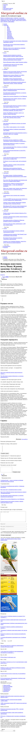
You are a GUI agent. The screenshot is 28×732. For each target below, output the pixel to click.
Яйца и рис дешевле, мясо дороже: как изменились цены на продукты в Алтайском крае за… (15, 189)
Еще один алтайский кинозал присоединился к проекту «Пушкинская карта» (14, 90)
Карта (4, 7)
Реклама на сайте (7, 9)
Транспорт (5, 210)
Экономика (9, 36)
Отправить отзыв (16, 472)
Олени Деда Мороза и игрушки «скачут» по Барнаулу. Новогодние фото (13, 113)
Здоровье (9, 31)
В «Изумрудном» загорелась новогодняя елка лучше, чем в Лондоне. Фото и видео (13, 117)
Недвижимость (6, 246)
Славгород (5, 25)
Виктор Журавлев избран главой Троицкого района (15, 62)
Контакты (5, 4)
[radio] (15, 446)
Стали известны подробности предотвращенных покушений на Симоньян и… (12, 652)
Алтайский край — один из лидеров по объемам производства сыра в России (12, 481)
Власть (8, 30)
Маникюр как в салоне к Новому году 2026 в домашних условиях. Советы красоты (13, 76)
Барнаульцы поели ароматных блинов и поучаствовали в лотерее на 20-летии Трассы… (14, 169)
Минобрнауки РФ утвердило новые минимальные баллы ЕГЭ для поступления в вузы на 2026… (15, 206)
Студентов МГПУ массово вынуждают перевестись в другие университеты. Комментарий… (15, 199)
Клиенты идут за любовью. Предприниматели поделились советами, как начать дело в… (14, 110)
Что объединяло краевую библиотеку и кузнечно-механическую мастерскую (14, 93)
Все (8, 26)
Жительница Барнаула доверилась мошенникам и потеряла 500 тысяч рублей (12, 646)
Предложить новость (8, 8)
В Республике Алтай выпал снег (8, 657)
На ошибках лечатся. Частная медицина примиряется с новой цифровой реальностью (13, 79)
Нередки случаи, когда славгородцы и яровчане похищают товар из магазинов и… (14, 48)
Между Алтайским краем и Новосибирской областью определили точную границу (13, 59)
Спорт (8, 28)
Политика (9, 35)
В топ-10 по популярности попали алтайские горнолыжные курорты (13, 231)
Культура (9, 32)
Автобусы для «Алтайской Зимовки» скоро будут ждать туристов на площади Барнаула (14, 242)
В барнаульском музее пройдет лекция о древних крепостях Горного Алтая (14, 99)
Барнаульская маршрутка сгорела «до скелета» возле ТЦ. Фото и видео (14, 144)
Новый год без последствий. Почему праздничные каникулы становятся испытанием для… (15, 72)
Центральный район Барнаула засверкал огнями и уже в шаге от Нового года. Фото (14, 106)
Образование (10, 37)
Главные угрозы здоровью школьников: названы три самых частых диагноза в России (14, 203)
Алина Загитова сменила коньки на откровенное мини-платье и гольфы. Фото (14, 158)
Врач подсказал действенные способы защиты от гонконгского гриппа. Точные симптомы (14, 83)
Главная (5, 23)
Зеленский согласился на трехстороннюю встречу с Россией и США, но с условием (15, 133)
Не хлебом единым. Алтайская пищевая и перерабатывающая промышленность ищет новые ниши (15, 176)
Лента (4, 5)
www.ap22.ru (24, 439)
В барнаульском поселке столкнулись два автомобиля (13, 673)
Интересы (5, 247)
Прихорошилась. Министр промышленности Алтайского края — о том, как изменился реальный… (13, 185)
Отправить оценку (4, 453)
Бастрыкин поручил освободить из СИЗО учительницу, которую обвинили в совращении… (14, 140)
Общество (9, 33)
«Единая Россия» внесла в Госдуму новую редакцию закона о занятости (13, 65)
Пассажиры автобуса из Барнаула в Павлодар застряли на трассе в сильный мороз (13, 221)
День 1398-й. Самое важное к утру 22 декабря (14, 127)
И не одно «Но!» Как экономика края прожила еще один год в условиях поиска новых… (15, 180)
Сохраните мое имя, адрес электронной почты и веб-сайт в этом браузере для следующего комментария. (14, 532)
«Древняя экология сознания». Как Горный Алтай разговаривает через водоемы (15, 235)
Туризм (5, 228)
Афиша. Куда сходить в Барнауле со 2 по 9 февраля (15, 96)
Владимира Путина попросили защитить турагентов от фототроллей (12, 238)
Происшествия (10, 38)
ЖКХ (8, 27)
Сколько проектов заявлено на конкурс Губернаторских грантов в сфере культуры (13, 56)
